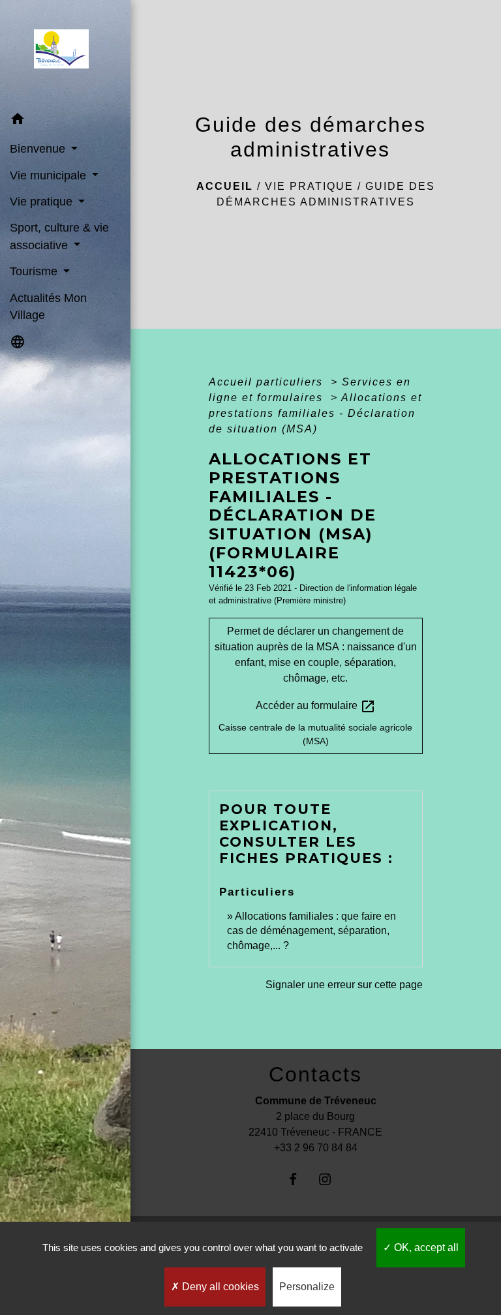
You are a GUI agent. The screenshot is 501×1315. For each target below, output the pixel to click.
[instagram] (332, 1179)
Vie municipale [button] (49, 175)
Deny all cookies (219, 1286)
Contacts (315, 1074)
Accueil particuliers (268, 381)
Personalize (307, 1286)
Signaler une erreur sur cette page (344, 984)
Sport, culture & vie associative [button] (59, 236)
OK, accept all (425, 1247)
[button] (65, 121)
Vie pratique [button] (43, 201)
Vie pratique (309, 186)
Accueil (224, 186)
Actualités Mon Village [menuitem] (48, 307)
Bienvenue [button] (39, 148)
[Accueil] (65, 53)
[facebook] (300, 1179)
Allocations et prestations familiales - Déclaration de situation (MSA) (315, 413)
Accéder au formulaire (316, 706)
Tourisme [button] (35, 271)
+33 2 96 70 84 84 (315, 1147)
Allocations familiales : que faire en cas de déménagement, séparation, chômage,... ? (311, 931)
